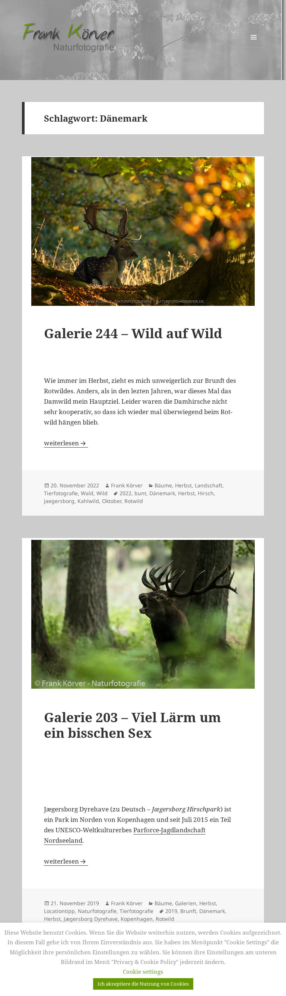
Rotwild (133, 501)
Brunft (188, 911)
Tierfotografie (61, 493)
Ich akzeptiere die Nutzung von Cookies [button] (143, 983)
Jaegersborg (59, 501)
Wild (102, 493)
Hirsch (206, 493)
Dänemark (162, 493)
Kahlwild (88, 501)
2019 (171, 911)
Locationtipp (59, 911)
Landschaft (208, 485)
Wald (87, 493)
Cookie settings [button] (143, 971)
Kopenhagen (137, 918)
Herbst (183, 485)
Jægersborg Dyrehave (91, 918)
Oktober (111, 501)
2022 (125, 493)
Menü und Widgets (254, 47)
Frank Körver (127, 485)
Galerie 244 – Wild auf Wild (133, 333)
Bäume (163, 485)
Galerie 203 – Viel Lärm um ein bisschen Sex (132, 725)
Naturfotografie (97, 911)
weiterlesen (66, 443)
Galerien (185, 903)
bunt (140, 493)
